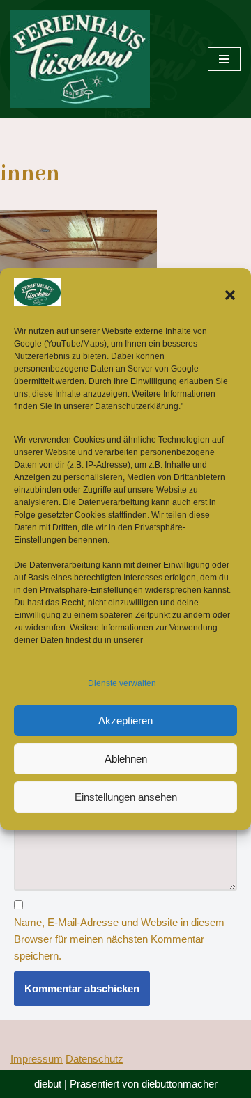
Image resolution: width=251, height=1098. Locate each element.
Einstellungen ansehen (126, 797)
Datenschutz (94, 1059)
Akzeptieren (125, 720)
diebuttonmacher (180, 1084)
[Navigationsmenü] (224, 59)
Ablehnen (126, 759)
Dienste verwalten (122, 683)
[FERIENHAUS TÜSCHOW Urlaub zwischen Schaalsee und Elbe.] (80, 59)
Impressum (36, 1059)
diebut (47, 1084)
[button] (230, 295)
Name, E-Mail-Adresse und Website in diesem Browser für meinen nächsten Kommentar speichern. (119, 939)
